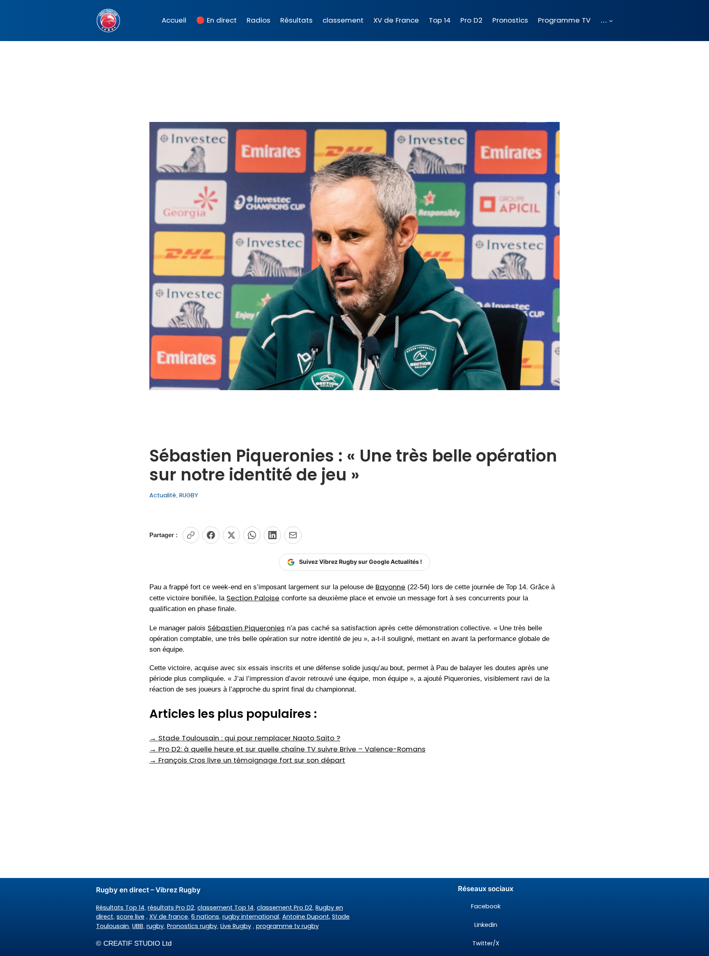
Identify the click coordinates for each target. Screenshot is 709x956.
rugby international (250, 916)
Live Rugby (235, 926)
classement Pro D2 (284, 907)
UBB (137, 926)
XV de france (168, 916)
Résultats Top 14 (120, 907)
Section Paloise (252, 598)
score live (130, 916)
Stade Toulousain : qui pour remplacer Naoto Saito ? (244, 738)
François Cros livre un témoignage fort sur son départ (247, 760)
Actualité (162, 495)
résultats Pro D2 (171, 907)
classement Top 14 (225, 907)
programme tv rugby (287, 926)
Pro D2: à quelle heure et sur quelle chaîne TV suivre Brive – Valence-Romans (287, 749)
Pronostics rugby (192, 926)
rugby (155, 926)
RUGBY (188, 495)
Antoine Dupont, (306, 916)
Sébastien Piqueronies (246, 628)
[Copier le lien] (191, 535)
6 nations (205, 916)
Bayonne (390, 587)
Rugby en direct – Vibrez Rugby (148, 890)
